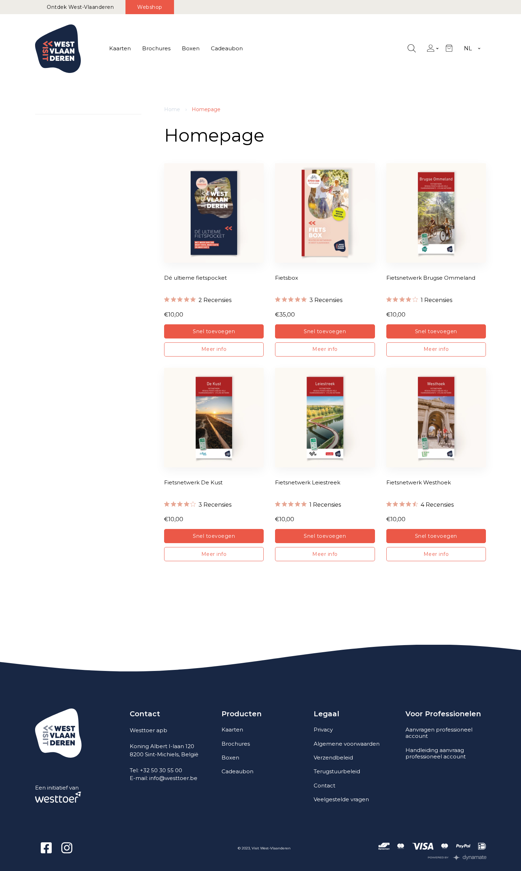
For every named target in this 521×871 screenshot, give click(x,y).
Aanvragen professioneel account (438, 732)
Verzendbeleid (333, 757)
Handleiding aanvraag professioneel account (435, 753)
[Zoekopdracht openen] (412, 48)
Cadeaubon (227, 48)
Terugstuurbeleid (337, 771)
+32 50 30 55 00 (161, 770)
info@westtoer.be (173, 778)
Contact (324, 785)
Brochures (156, 48)
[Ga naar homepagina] (58, 48)
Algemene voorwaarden (347, 743)
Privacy (323, 729)
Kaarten (120, 48)
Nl (468, 48)
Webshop (149, 7)
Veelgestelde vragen (341, 799)
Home (172, 109)
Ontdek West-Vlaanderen (80, 7)
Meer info (214, 349)
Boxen (191, 48)
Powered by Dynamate (457, 857)
